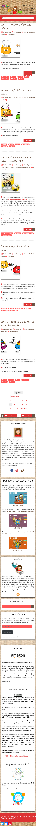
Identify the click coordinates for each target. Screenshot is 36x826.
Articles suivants (27, 416)
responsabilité (6, 310)
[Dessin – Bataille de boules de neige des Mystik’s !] (10, 336)
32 (18, 400)
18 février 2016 (7, 97)
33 (22, 400)
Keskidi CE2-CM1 (18, 528)
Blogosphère (30, 165)
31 (14, 400)
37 (18, 404)
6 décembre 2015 (7, 329)
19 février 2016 (7, 32)
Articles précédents (11, 416)
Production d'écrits (25, 167)
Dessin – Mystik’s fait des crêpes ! (16, 26)
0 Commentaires (12, 100)
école (21, 76)
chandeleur (5, 76)
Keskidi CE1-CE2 (18, 505)
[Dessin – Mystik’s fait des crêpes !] (10, 39)
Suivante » (24, 408)
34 (26, 400)
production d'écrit (7, 235)
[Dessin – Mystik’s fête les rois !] (10, 104)
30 (10, 400)
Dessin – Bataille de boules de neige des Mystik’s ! (17, 323)
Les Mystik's (30, 32)
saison (21, 78)
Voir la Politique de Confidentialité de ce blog (18, 756)
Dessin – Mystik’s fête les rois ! (16, 92)
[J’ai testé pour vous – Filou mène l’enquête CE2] (10, 174)
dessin (13, 76)
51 (17, 408)
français (18, 233)
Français (7, 167)
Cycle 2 (3, 167)
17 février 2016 (7, 254)
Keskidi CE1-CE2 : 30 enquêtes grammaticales (20, 511)
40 (10, 408)
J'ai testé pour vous (15, 167)
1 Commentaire (11, 34)
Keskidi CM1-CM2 (18, 551)
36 (14, 404)
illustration (5, 78)
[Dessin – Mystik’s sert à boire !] (10, 261)
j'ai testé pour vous (28, 233)
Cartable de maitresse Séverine (17, 199)
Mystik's (14, 78)
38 (22, 404)
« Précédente (15, 396)
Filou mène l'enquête (7, 233)
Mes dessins (4, 331)
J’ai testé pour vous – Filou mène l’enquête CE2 (16, 159)
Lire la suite (27, 75)
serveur (15, 310)
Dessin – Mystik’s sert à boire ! (15, 248)
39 (26, 404)
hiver (27, 76)
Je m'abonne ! (7, 632)
